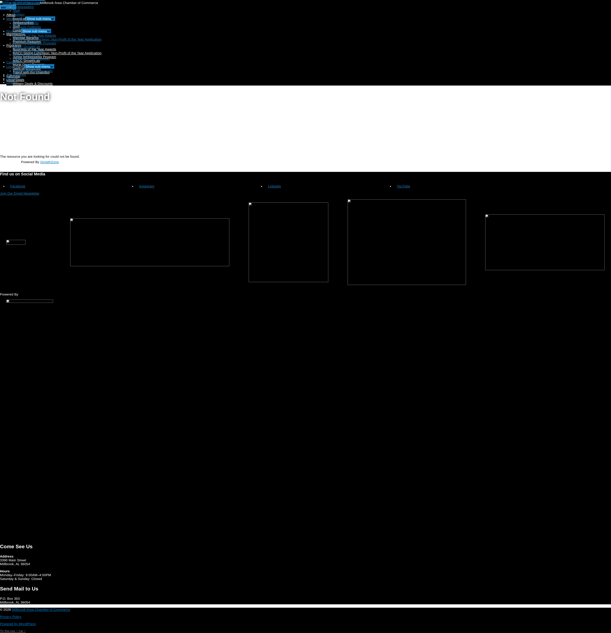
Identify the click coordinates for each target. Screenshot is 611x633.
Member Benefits (26, 23)
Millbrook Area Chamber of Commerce (41, 609)
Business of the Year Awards (34, 35)
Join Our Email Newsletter (19, 193)
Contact (19, 14)
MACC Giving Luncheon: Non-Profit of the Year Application (57, 53)
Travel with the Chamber (31, 58)
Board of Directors (26, 3)
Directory (13, 78)
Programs (13, 31)
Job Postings (16, 87)
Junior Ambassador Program (34, 43)
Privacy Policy (10, 617)
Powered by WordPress (18, 624)
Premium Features (27, 27)
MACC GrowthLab (26, 60)
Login (10, 82)
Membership (15, 19)
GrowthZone (49, 162)
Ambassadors (23, 7)
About (10, 15)
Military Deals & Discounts (33, 83)
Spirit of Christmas (27, 54)
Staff (16, 10)
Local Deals (15, 66)
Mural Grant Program (29, 51)
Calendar (13, 62)
